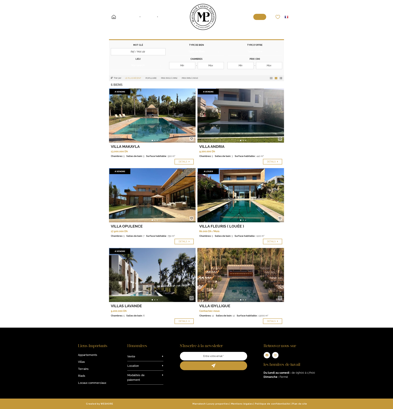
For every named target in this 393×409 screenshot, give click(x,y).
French (286, 17)
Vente (131, 356)
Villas (81, 361)
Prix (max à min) (169, 78)
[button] (196, 52)
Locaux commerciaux (92, 382)
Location (133, 365)
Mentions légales (242, 403)
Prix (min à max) (190, 78)
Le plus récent (133, 78)
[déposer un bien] (259, 17)
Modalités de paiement (136, 377)
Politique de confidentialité (272, 403)
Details (183, 161)
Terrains (83, 368)
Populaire (151, 78)
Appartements (87, 354)
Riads (81, 375)
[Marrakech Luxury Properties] (203, 17)
